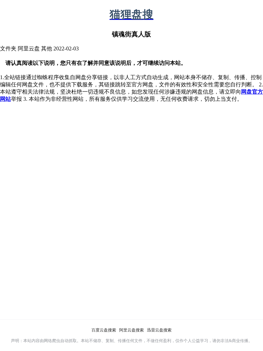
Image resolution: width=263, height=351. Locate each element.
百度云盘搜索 (103, 330)
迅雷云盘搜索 (159, 330)
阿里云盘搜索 (131, 330)
